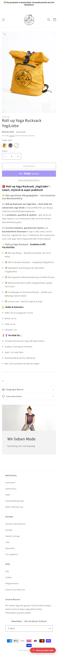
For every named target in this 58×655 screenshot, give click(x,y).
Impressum (10, 482)
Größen (8, 577)
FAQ (7, 571)
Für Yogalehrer (11, 554)
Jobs (7, 542)
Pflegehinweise (11, 583)
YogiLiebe (25, 650)
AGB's (7, 495)
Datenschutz (10, 488)
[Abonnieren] (49, 628)
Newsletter (10, 548)
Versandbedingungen (14, 501)
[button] (3, 20)
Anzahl (4, 151)
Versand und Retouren (15, 589)
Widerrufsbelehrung (14, 507)
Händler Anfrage (12, 536)
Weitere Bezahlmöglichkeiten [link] (29, 180)
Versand (11, 136)
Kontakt (8, 530)
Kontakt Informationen (15, 524)
